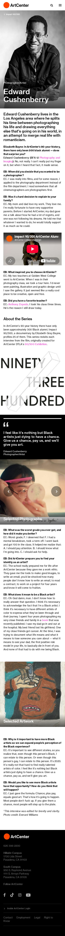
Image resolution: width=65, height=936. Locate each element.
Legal (37, 917)
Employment (23, 917)
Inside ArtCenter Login (18, 908)
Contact (8, 917)
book (45, 620)
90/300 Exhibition (36, 344)
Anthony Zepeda (18, 304)
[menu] (60, 5)
